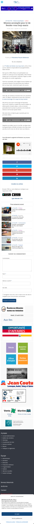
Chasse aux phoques (18, 21)
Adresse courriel (7, 281)
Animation (5, 460)
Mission (4, 446)
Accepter (17, 514)
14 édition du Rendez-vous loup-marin (14, 66)
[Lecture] (7, 90)
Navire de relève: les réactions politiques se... (18, 247)
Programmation (6, 467)
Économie (20, 215)
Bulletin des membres (8, 438)
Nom (4, 274)
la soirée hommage (7, 99)
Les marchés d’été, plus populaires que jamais (18, 217)
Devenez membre (7, 444)
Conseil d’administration (8, 436)
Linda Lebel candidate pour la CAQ (18, 210)
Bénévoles (5, 462)
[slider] (28, 90)
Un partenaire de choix (8, 442)
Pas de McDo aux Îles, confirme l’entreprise (17, 239)
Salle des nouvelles (7, 471)
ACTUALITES (9, 21)
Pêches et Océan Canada (24, 414)
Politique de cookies (10, 522)
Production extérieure (8, 464)
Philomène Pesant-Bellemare (20, 57)
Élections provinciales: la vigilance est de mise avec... (18, 233)
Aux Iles (7, 319)
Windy (9, 416)
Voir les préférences (17, 518)
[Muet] (25, 90)
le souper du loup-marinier (21, 99)
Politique (20, 208)
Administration (6, 458)
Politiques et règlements (8, 448)
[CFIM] (17, 1)
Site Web (4, 287)
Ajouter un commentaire (21, 28)
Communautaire (22, 223)
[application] (17, 90)
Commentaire (5, 258)
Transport (20, 245)
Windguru (9, 414)
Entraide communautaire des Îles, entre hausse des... (18, 226)
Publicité (4, 469)
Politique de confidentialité (22, 522)
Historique (5, 440)
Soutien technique (7, 473)
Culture (26, 21)
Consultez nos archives (17, 184)
